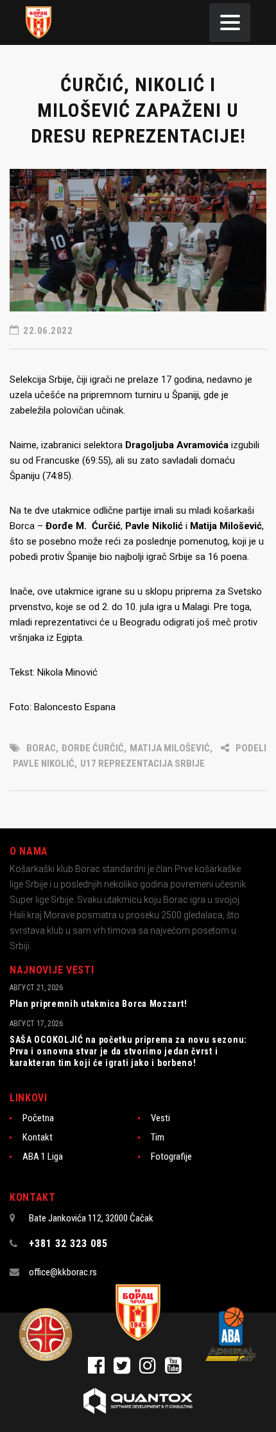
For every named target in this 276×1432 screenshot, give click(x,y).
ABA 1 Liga (42, 1156)
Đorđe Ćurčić (93, 748)
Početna (38, 1118)
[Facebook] (101, 1369)
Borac (41, 748)
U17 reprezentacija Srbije (142, 763)
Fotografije (171, 1156)
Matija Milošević (170, 748)
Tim (157, 1137)
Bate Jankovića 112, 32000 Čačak (91, 1218)
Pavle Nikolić (43, 763)
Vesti (160, 1118)
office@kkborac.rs (63, 1272)
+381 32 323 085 (68, 1243)
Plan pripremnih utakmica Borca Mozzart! (98, 1004)
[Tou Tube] (176, 1369)
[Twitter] (126, 1369)
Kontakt (37, 1137)
